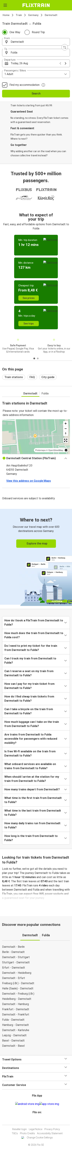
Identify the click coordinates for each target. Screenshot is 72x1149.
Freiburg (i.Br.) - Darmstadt (18, 983)
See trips (28, 323)
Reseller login (19, 1129)
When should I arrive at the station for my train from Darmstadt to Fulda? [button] (31, 779)
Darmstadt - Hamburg (15, 1004)
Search (36, 93)
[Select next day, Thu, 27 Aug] (65, 63)
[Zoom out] (65, 428)
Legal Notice (35, 1129)
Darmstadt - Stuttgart (16, 957)
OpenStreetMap (55, 450)
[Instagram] (35, 1120)
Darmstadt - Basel (13, 1045)
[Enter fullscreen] (65, 440)
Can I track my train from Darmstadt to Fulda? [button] (30, 660)
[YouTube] (36, 1120)
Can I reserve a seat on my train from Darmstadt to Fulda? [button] (28, 673)
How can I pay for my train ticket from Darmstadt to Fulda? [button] (29, 686)
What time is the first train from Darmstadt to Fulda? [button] (33, 800)
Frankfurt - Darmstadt (15, 1009)
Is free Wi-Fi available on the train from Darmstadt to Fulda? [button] (30, 753)
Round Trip (38, 32)
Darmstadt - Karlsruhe (15, 1030)
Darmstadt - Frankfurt (15, 1014)
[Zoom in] (65, 423)
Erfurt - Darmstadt (13, 967)
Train (19, 15)
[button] (36, 42)
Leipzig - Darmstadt (14, 1035)
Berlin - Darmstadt (13, 952)
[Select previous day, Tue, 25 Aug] (60, 63)
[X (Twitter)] (38, 1120)
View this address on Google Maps (28, 480)
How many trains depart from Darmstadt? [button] (32, 789)
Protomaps (40, 450)
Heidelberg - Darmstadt (16, 999)
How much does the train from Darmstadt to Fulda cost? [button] (33, 635)
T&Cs (15, 1133)
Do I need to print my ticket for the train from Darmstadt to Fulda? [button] (30, 648)
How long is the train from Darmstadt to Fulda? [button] (31, 838)
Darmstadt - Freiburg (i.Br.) (18, 993)
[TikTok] (39, 1120)
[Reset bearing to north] (65, 433)
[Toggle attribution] (66, 450)
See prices (29, 298)
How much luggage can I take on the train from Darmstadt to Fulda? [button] (31, 724)
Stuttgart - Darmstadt (16, 962)
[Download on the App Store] (49, 1104)
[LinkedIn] (37, 1120)
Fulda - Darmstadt (13, 1019)
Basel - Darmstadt (13, 1040)
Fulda (45, 393)
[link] (36, 557)
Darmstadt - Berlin (13, 946)
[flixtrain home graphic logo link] (36, 5)
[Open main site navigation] (5, 5)
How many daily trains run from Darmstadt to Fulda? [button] (32, 825)
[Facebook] (34, 1120)
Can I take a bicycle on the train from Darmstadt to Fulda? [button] (28, 711)
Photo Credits (27, 1133)
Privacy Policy (52, 1129)
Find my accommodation (24, 84)
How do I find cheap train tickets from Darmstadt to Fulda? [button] (29, 698)
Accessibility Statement (50, 1133)
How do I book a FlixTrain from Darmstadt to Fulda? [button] (33, 622)
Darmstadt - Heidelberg (16, 972)
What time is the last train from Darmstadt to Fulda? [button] (32, 812)
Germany (33, 15)
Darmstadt (51, 15)
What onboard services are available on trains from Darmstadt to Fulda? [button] (30, 766)
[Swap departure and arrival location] (65, 47)
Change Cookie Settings (40, 1137)
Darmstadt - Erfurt (13, 978)
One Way (14, 32)
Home (6, 15)
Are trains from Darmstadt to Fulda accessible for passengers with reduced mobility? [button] (30, 739)
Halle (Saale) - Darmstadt (17, 988)
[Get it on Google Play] (27, 1104)
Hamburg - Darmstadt (15, 1025)
